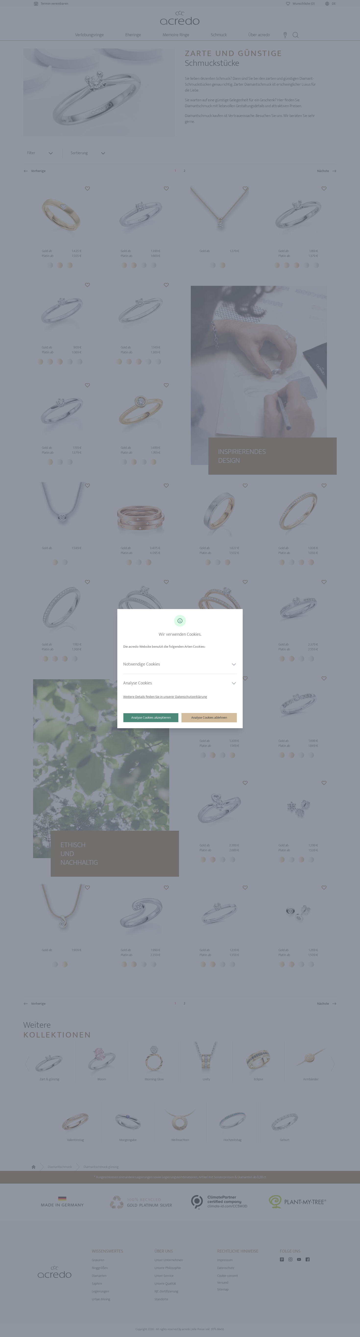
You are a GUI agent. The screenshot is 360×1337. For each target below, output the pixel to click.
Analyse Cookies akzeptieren (151, 717)
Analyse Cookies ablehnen (209, 717)
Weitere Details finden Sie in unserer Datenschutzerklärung (165, 697)
